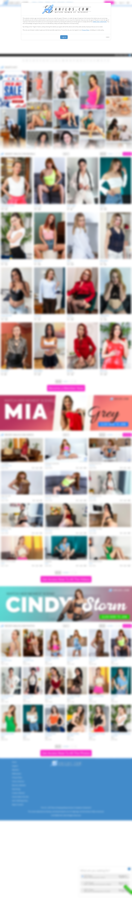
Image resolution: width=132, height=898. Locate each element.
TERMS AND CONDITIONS (100, 22)
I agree (63, 37)
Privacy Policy (85, 30)
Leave (107, 37)
